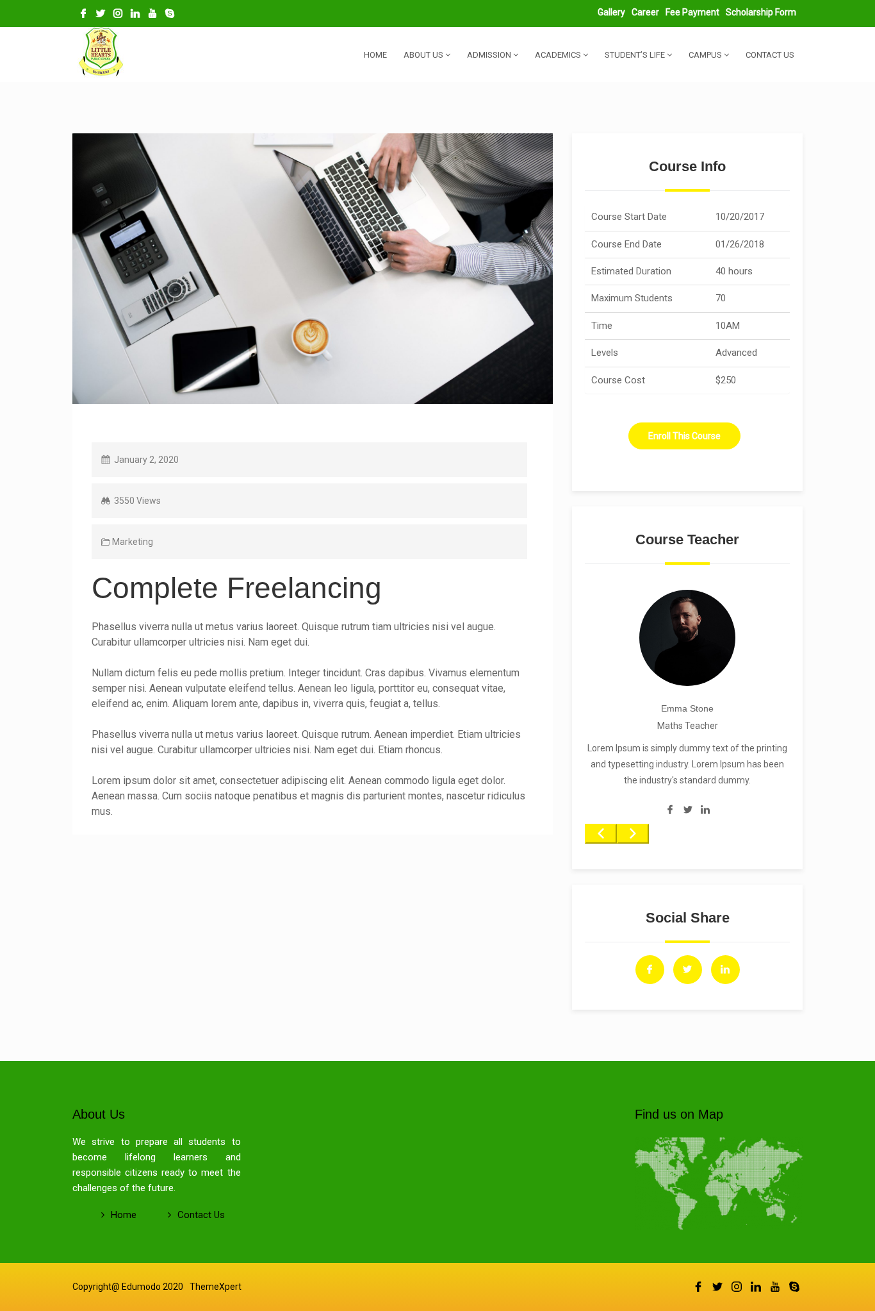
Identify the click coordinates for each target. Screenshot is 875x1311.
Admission (490, 55)
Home (375, 55)
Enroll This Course (684, 436)
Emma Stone (687, 708)
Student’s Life (636, 55)
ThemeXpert (215, 1287)
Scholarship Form (761, 12)
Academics (559, 55)
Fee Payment (692, 12)
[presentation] (601, 834)
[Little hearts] (101, 53)
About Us (424, 55)
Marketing (132, 542)
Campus (706, 55)
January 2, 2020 (146, 460)
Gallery (611, 12)
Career (645, 12)
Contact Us (770, 55)
